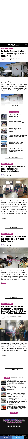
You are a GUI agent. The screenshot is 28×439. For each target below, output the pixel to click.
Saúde (15, 430)
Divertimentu (21, 430)
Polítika (5, 430)
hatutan (8, 60)
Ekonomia (11, 430)
